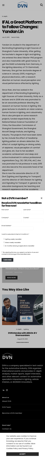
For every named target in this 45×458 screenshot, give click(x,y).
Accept (22, 454)
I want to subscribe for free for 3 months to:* (15, 234)
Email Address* (6, 225)
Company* (5, 217)
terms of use (31, 252)
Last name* (27, 209)
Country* (26, 217)
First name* (5, 209)
